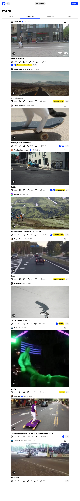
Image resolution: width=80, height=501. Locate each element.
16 (67, 436)
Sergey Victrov (18, 239)
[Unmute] (13, 53)
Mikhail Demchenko (20, 440)
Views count (50, 16)
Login (74, 4)
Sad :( (13, 276)
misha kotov (18, 283)
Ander (16, 328)
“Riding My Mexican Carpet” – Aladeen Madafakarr (32, 433)
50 (67, 146)
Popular (11, 16)
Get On (13, 187)
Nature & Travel (58, 101)
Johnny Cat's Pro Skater (21, 143)
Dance (62, 392)
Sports (61, 323)
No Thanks (17, 21)
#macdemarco (17, 98)
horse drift (15, 478)
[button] (12, 62)
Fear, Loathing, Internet (21, 150)
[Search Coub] (8, 3)
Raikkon (16, 194)
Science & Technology (24, 65)
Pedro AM (17, 396)
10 (67, 323)
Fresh (69, 16)
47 (67, 234)
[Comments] (24, 62)
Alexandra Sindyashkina (22, 69)
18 (67, 101)
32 (67, 481)
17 (34, 65)
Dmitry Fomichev (19, 105)
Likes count (30, 16)
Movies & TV (60, 190)
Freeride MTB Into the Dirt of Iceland (26, 231)
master (14, 389)
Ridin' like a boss (17, 59)
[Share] (65, 22)
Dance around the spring (21, 320)
